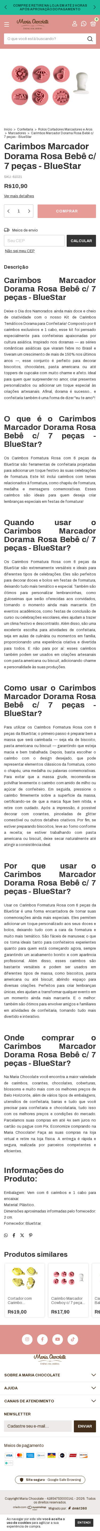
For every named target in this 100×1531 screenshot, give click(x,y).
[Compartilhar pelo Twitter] (22, 1235)
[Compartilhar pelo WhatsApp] (6, 1235)
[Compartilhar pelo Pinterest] (30, 1235)
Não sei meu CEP (20, 251)
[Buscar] (89, 39)
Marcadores (17, 133)
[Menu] (7, 24)
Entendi (84, 1522)
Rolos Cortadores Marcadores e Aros (65, 129)
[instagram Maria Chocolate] (27, 1339)
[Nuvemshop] (29, 1509)
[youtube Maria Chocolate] (57, 1339)
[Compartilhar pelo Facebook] (14, 1235)
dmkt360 (79, 1508)
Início (8, 129)
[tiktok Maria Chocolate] (72, 1339)
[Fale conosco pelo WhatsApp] (83, 24)
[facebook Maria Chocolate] (42, 1339)
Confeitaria (25, 129)
